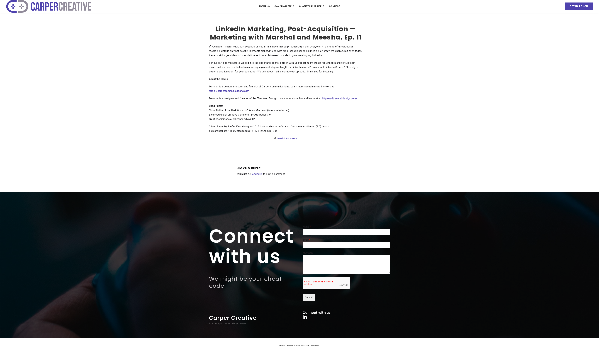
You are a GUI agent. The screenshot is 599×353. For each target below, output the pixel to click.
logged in (257, 174)
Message (308, 252)
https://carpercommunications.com (229, 90)
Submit (309, 297)
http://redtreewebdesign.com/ (339, 98)
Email (306, 239)
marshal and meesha (287, 138)
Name (307, 226)
